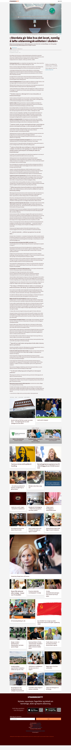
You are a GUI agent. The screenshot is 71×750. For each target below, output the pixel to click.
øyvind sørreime (27, 397)
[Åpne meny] (61, 1)
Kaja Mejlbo (39, 723)
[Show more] (53, 71)
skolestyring (20, 397)
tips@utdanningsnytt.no (37, 724)
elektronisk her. (49, 70)
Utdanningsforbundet (37, 725)
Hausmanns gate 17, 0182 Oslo (37, 727)
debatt (16, 397)
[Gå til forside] (14, 1)
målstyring (12, 397)
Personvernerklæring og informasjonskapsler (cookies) (35, 730)
